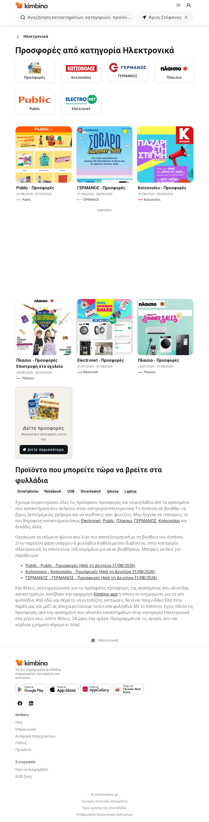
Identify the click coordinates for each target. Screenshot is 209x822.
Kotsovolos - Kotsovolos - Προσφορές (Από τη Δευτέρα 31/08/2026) (90, 571)
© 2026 (104, 794)
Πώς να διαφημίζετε (31, 769)
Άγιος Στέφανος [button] (165, 17)
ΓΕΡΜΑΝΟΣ (145, 520)
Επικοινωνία (25, 729)
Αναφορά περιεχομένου (35, 736)
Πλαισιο (124, 520)
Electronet (91, 520)
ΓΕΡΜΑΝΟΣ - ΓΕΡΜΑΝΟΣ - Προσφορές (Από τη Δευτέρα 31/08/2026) (91, 578)
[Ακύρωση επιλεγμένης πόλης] (186, 17)
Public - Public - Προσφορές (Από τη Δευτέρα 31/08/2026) (80, 565)
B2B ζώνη (23, 776)
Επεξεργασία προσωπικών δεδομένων (104, 815)
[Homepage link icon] (93, 640)
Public (108, 520)
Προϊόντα (23, 749)
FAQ (18, 722)
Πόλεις (21, 742)
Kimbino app (106, 594)
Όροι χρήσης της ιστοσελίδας (105, 808)
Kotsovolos (169, 520)
